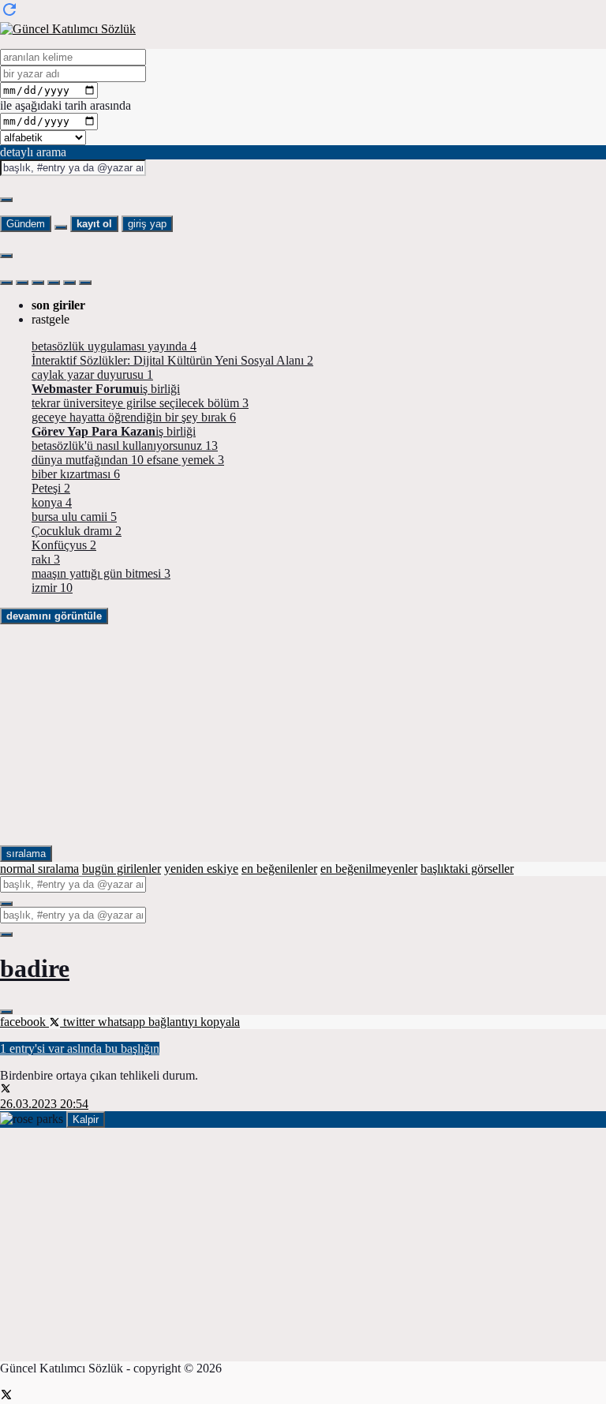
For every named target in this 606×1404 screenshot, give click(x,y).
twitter (79, 1021)
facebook (24, 1021)
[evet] (6, 903)
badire (34, 968)
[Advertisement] (303, 734)
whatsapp (123, 1021)
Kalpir (86, 1119)
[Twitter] (6, 1396)
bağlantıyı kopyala (194, 1021)
